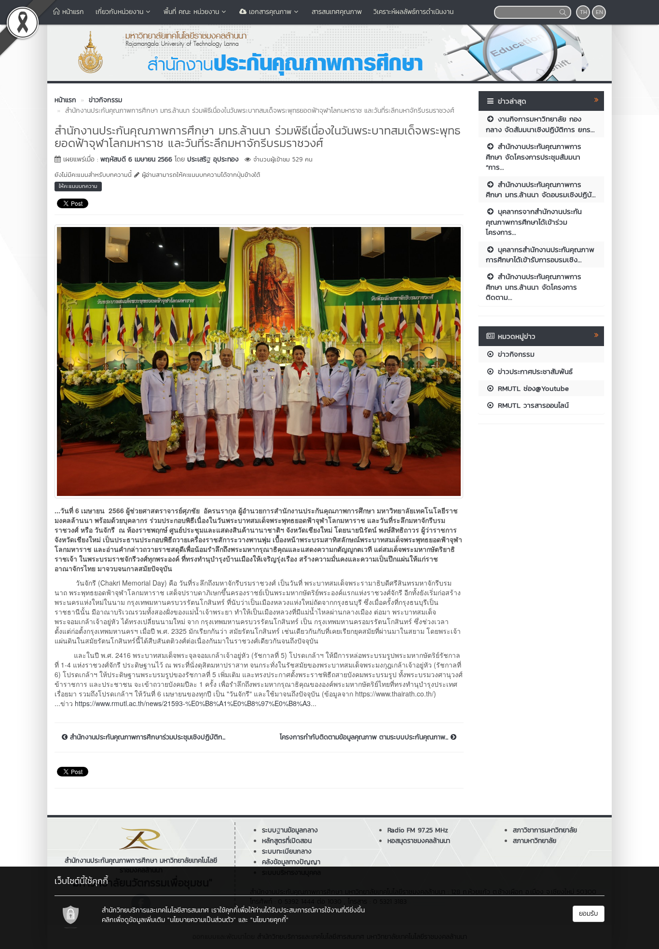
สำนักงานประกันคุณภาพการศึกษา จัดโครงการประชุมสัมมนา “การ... (533, 157)
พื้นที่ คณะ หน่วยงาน (191, 12)
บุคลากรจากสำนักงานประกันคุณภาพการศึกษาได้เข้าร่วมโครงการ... (534, 222)
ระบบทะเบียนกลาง (287, 851)
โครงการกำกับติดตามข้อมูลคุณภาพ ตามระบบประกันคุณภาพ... (365, 737)
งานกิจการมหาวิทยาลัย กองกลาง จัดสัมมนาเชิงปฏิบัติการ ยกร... (540, 123)
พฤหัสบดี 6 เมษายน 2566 (136, 159)
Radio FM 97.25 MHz (417, 830)
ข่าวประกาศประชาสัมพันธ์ (534, 371)
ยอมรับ (588, 914)
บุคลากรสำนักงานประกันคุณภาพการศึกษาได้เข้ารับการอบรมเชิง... (540, 254)
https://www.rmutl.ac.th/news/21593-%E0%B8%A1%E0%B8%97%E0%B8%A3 (193, 703)
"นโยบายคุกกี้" (269, 920)
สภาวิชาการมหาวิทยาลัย (545, 830)
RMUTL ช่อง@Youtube (532, 388)
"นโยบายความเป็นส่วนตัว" (201, 920)
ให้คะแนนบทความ (78, 186)
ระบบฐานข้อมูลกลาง (290, 830)
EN (599, 12)
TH (583, 12)
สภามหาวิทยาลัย (534, 841)
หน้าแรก (72, 12)
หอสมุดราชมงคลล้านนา (418, 841)
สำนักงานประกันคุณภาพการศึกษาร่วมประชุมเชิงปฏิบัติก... (146, 737)
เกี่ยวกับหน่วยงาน (119, 12)
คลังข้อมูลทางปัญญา (291, 862)
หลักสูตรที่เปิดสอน (287, 841)
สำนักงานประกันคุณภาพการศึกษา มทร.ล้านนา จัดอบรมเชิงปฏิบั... (541, 189)
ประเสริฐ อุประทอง (213, 159)
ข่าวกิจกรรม (515, 354)
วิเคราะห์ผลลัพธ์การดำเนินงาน (413, 12)
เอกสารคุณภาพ (269, 12)
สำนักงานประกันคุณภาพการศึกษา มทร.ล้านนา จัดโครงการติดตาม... (533, 287)
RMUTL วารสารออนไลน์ (532, 405)
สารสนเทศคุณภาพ (337, 12)
